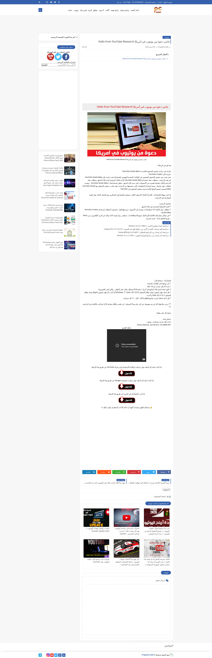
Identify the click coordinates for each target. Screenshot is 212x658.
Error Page (126, 2)
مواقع (95, 10)
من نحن (119, 2)
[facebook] (59, 2)
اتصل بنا (159, 2)
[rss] (43, 2)
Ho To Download (137, 2)
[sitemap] (63, 655)
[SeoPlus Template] (171, 654)
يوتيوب (76, 10)
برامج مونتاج (124, 10)
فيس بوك (83, 10)
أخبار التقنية (135, 10)
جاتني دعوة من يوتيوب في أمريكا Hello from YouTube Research (144, 58)
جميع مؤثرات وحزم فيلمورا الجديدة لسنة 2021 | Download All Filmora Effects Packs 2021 (52, 219)
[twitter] (55, 2)
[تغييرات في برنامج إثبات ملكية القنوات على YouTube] (96, 548)
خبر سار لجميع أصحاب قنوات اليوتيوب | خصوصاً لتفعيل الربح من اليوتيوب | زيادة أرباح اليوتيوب (157, 531)
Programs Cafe (147, 655)
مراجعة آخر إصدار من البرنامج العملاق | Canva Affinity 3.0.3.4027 (143, 232)
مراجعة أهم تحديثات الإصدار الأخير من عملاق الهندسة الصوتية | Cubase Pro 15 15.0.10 (136, 229)
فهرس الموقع (168, 2)
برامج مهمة (115, 10)
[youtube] (51, 2)
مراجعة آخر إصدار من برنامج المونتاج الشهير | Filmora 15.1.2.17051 (142, 235)
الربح (90, 10)
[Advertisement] (126, 80)
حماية (70, 10)
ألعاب (107, 10)
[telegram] (39, 2)
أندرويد (101, 10)
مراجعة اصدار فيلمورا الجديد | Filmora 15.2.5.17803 (148, 226)
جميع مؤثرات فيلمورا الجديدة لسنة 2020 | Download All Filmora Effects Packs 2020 (53, 157)
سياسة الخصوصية (150, 2)
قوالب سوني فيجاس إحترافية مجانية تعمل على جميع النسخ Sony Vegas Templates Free (53, 182)
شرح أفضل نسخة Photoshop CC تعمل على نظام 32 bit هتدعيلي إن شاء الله (53, 244)
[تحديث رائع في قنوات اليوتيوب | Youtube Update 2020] (96, 517)
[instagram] (47, 2)
